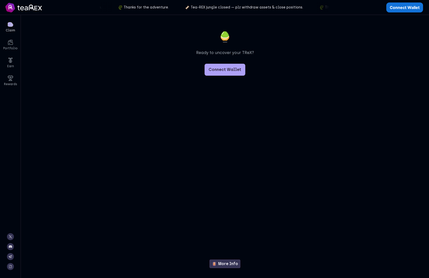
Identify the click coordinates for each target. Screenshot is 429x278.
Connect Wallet (405, 7)
